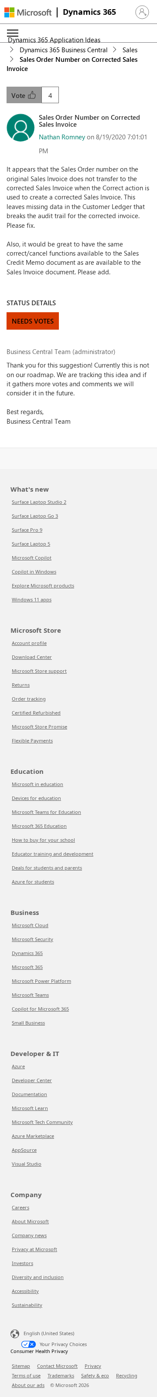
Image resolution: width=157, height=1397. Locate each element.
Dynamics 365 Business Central (64, 49)
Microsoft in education (37, 784)
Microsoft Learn (30, 1108)
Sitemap (21, 1366)
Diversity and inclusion (38, 1277)
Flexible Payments (32, 740)
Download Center (32, 657)
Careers (20, 1207)
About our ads (28, 1385)
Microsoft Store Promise (39, 726)
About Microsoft (30, 1221)
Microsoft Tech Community (42, 1122)
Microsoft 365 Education (39, 826)
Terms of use (26, 1375)
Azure (18, 1066)
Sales (130, 49)
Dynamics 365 (89, 12)
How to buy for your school (43, 840)
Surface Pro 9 (27, 529)
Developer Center (32, 1080)
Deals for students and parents (47, 867)
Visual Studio (26, 1164)
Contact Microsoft (57, 1366)
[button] (142, 12)
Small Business (28, 1022)
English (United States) (49, 1333)
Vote (19, 95)
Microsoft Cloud (30, 925)
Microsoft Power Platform (41, 981)
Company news (29, 1235)
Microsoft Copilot (31, 557)
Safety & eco (95, 1375)
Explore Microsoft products (43, 585)
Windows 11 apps (31, 599)
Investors (22, 1263)
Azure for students (33, 881)
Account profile (29, 643)
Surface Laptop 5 (31, 543)
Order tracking (29, 698)
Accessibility (25, 1291)
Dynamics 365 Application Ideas (54, 39)
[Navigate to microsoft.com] (27, 12)
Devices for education (36, 798)
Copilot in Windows (34, 571)
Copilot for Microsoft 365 (40, 1009)
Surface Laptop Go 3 (35, 516)
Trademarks (61, 1375)
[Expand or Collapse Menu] (12, 33)
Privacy (93, 1366)
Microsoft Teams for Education (46, 812)
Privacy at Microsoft (34, 1249)
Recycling (126, 1375)
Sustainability (27, 1305)
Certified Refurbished (36, 712)
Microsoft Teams (30, 995)
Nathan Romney (62, 136)
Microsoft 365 (27, 967)
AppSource (24, 1150)
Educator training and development (52, 853)
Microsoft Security (32, 939)
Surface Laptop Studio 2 (39, 502)
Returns (21, 685)
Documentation (29, 1094)
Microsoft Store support (39, 671)
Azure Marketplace (33, 1136)
